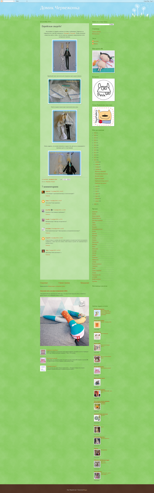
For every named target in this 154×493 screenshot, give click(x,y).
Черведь (96, 43)
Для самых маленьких (97, 220)
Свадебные (94, 266)
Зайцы (93, 222)
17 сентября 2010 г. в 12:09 (59, 210)
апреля (97, 193)
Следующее (44, 283)
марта (96, 196)
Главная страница (64, 283)
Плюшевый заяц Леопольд (101, 174)
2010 (95, 160)
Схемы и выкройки (96, 270)
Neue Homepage (104, 333)
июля (96, 186)
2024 (95, 133)
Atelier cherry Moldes (99, 320)
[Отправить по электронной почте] (63, 179)
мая (96, 191)
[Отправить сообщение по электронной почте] (61, 179)
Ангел (102, 427)
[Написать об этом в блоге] (65, 179)
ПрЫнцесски (95, 259)
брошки (94, 214)
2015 (95, 147)
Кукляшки (94, 235)
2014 (95, 150)
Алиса (47, 200)
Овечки (94, 255)
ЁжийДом (103, 404)
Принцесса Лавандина (100, 171)
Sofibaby (96, 448)
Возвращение (104, 450)
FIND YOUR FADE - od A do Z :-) (106, 391)
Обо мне (94, 253)
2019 (95, 138)
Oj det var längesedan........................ (106, 462)
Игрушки (48, 181)
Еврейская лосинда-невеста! (102, 181)
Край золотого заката (99, 378)
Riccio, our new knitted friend (106, 357)
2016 (95, 145)
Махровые (94, 244)
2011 (95, 157)
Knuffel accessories (96, 279)
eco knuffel (94, 277)
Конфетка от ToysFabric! (52, 350)
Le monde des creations (99, 389)
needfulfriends (97, 332)
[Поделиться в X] (66, 179)
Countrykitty (97, 355)
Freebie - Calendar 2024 (106, 322)
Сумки (93, 268)
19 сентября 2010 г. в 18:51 (57, 228)
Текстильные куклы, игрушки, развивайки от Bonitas (101, 401)
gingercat (48, 191)
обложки (94, 251)
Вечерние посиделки (99, 309)
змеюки (94, 224)
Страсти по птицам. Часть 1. (105, 345)
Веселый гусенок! (99, 176)
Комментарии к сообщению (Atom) (56, 286)
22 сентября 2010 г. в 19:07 (56, 238)
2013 (95, 152)
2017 (95, 142)
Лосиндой (66, 33)
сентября (97, 169)
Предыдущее (85, 283)
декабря (97, 162)
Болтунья (96, 425)
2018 (95, 140)
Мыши (93, 246)
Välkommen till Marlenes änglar (101, 460)
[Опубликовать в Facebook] (68, 179)
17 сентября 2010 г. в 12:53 (56, 219)
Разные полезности (96, 264)
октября (97, 167)
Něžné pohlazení (98, 471)
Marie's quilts (97, 343)
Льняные (94, 240)
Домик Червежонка (60, 7)
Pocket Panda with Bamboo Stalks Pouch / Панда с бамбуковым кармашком (106, 312)
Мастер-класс (95, 242)
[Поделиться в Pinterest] (69, 179)
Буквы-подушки (96, 216)
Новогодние (95, 248)
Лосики (53, 181)
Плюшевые (95, 257)
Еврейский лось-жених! (101, 183)
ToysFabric (94, 281)
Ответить (48, 196)
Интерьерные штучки (97, 229)
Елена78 (48, 238)
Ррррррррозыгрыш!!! (52, 366)
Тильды (94, 272)
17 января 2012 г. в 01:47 (54, 250)
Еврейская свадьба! (99, 178)
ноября (97, 164)
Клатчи (94, 231)
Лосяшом (72, 33)
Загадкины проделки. (99, 437)
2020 (95, 135)
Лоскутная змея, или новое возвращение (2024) (53, 291)
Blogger (85, 490)
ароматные (94, 211)
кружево (103, 415)
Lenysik (47, 219)
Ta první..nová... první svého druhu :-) (105, 473)
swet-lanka (48, 228)
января (97, 201)
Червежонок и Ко (96, 275)
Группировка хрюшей (52, 358)
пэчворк (94, 262)
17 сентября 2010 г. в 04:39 (57, 191)
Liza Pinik (48, 210)
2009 (95, 204)
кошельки (94, 233)
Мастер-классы (95, 34)
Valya (47, 250)
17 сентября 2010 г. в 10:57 (55, 200)
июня (96, 188)
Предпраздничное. (105, 438)
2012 (95, 155)
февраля (97, 198)
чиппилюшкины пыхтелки (101, 414)
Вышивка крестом (96, 218)
